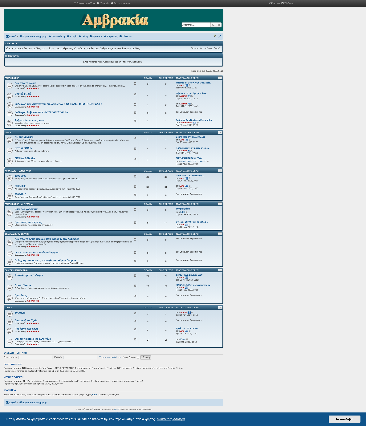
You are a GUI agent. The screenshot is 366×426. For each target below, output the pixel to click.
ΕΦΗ (182, 212)
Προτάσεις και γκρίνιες (28, 222)
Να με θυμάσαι (130, 357)
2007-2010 (20, 194)
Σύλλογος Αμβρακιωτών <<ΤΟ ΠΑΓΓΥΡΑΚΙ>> (41, 112)
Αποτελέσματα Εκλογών (29, 275)
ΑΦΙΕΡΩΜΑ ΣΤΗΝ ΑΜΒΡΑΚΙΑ (190, 137)
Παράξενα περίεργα (26, 328)
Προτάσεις (21, 295)
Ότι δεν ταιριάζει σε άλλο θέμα (33, 338)
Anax (94, 394)
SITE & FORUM (24, 148)
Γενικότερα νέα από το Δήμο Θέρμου (37, 252)
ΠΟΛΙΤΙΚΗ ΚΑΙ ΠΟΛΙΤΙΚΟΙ (16, 270)
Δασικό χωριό (23, 93)
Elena (182, 339)
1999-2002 (20, 175)
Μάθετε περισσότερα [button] (171, 419)
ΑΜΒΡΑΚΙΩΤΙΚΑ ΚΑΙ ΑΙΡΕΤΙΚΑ (19, 204)
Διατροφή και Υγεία (26, 320)
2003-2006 (20, 186)
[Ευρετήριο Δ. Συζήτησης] (114, 21)
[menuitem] (102, 3)
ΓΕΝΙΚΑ (8, 308)
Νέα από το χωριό (25, 83)
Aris (182, 85)
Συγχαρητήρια (183, 209)
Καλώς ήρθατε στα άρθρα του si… (193, 148)
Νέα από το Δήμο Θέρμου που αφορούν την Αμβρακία (47, 238)
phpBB (117, 409)
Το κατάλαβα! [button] (344, 419)
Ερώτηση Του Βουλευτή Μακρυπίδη (194, 120)
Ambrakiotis (33, 88)
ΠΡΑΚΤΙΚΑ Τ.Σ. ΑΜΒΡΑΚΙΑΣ (190, 175)
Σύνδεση (9, 353)
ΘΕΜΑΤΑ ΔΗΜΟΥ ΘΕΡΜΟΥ (17, 234)
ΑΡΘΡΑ (8, 133)
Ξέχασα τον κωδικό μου (110, 357)
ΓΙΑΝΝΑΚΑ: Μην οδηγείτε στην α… (193, 285)
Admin (183, 96)
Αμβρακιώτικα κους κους (29, 120)
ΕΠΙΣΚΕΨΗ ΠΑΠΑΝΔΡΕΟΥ (189, 158)
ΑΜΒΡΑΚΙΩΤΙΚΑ (12, 78)
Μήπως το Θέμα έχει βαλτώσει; (191, 93)
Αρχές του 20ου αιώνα (187, 328)
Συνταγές (20, 312)
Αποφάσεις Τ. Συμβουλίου (18, 171)
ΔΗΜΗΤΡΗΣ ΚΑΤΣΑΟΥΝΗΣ (193, 161)
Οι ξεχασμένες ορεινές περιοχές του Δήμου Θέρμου (45, 260)
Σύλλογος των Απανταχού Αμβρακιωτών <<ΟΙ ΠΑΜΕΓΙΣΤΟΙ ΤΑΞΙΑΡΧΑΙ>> (58, 104)
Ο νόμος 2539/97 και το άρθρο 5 (192, 222)
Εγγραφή (22, 353)
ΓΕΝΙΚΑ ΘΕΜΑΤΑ (25, 158)
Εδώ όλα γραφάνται (26, 209)
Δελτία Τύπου (23, 285)
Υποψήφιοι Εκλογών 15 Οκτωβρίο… (194, 83)
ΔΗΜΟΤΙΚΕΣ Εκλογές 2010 (189, 275)
